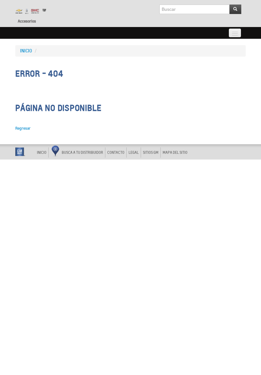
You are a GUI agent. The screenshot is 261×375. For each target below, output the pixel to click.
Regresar (23, 128)
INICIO (26, 51)
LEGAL (134, 152)
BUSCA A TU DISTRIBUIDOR (82, 152)
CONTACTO (115, 152)
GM (20, 151)
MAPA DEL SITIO (175, 152)
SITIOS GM (151, 152)
